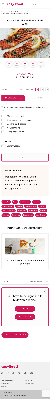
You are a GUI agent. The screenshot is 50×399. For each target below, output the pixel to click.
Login (30, 4)
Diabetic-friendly (7, 206)
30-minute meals (30, 206)
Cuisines (43, 210)
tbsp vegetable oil (15, 132)
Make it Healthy (41, 215)
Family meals (33, 210)
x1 (37, 89)
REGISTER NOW (25, 317)
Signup (38, 4)
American (42, 206)
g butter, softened (15, 116)
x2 (42, 89)
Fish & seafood (25, 202)
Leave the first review (15, 335)
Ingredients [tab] (13, 98)
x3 (47, 89)
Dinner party (16, 215)
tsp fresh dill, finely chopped (20, 120)
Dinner (15, 202)
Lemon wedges (13, 146)
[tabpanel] (25, 134)
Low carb (19, 206)
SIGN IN (25, 309)
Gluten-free (6, 202)
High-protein (22, 210)
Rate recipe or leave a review (38, 281)
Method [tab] (37, 98)
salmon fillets (13, 128)
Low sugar (36, 202)
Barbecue (5, 215)
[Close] (44, 291)
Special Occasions (8, 210)
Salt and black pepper (16, 124)
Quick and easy (28, 215)
